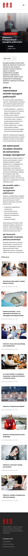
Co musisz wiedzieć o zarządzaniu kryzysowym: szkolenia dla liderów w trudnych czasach (14, 376)
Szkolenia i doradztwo (10, 33)
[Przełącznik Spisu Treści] (13, 58)
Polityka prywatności (8, 546)
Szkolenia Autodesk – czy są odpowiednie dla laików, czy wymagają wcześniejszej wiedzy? (13, 313)
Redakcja (10, 286)
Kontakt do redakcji (8, 544)
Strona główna (7, 541)
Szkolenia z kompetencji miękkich (13, 406)
